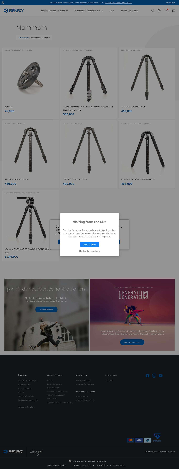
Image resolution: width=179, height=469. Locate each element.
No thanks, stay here (89, 251)
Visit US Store (89, 244)
